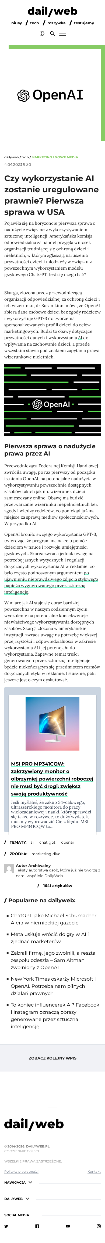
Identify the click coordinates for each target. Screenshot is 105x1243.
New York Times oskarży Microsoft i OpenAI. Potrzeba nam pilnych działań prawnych (53, 986)
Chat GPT (47, 842)
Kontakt (94, 1171)
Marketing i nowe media (55, 157)
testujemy (84, 23)
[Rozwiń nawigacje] (30, 1181)
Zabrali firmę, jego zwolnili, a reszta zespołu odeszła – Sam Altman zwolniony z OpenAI (53, 960)
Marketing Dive (46, 853)
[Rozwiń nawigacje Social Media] (34, 1214)
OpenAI (67, 842)
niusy (16, 23)
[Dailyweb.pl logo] (52, 1125)
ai (32, 842)
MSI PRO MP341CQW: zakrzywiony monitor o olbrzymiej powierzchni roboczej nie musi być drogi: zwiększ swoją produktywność (52, 779)
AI (80, 337)
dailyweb (11, 157)
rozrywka (56, 23)
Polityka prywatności (21, 1171)
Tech (25, 157)
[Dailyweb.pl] (53, 12)
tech (34, 23)
